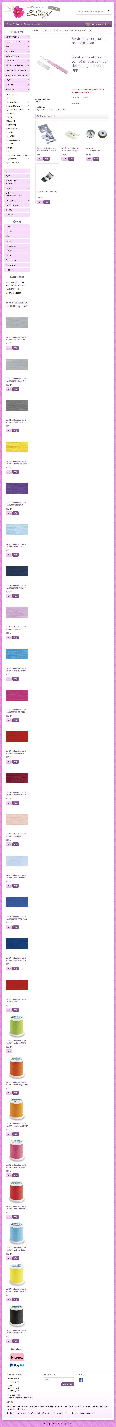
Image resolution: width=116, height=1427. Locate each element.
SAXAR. (9, 210)
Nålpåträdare (12, 128)
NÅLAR (8, 80)
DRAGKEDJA (11, 200)
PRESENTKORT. (12, 205)
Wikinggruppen (66, 1423)
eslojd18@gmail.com (14, 289)
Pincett (9, 98)
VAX (8, 166)
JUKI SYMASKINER (13, 37)
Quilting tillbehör (13, 56)
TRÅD (8, 176)
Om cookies (11, 260)
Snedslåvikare (12, 102)
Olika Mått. (10, 136)
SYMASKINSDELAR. (13, 41)
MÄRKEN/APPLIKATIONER (16, 75)
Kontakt (38, 24)
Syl (7, 151)
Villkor (16, 24)
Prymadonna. (12, 158)
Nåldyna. (10, 147)
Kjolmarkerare (12, 162)
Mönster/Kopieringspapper (18, 155)
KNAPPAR (10, 60)
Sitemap (9, 214)
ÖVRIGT (9, 188)
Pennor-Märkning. (14, 106)
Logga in (9, 269)
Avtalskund (10, 265)
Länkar (9, 250)
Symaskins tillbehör (14, 109)
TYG (7, 171)
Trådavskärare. (13, 94)
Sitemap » (76, 103)
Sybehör (10, 113)
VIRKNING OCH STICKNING (12, 182)
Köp (15, 347)
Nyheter (9, 241)
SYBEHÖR (10, 89)
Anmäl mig (68, 1384)
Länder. (9, 226)
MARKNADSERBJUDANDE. (16, 70)
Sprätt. (9, 117)
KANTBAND (10, 51)
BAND (8, 46)
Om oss (27, 24)
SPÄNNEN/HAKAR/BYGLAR (17, 65)
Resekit (9, 143)
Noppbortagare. (13, 140)
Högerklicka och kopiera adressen (50, 109)
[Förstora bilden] (51, 64)
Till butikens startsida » (81, 97)
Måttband (10, 121)
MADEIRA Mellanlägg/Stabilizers (15, 194)
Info (9, 347)
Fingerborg (11, 124)
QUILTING (10, 84)
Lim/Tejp (10, 132)
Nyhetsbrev (11, 246)
